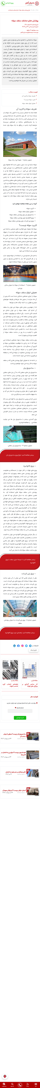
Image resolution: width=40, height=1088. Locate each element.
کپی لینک (33, 650)
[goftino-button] (5, 1076)
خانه (37, 10)
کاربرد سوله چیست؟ (29, 100)
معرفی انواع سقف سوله (28, 103)
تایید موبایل (20, 718)
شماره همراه (20, 708)
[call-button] (20, 1085)
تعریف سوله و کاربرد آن (28, 96)
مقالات (33, 10)
